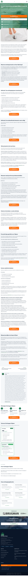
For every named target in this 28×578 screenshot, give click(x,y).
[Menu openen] (26, 1)
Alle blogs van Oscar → (8, 401)
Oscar (3, 13)
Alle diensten (2, 557)
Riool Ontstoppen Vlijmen (4, 554)
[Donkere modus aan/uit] (14, 1)
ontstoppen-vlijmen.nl (4, 352)
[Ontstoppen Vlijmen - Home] (2, 2)
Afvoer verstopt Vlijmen (6, 4)
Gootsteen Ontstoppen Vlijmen (4, 552)
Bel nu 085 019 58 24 (4, 565)
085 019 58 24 (16, 110)
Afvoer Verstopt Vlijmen (3, 550)
